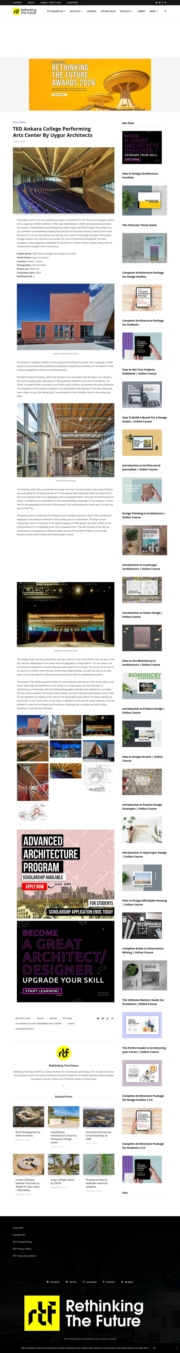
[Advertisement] (90, 37)
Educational (19, 122)
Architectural (23, 1018)
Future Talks (108, 11)
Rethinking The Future (63, 1065)
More (153, 11)
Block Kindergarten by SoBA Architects (28, 1134)
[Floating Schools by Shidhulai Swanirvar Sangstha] (98, 1164)
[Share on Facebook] (98, 1018)
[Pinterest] (112, 1018)
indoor (53, 1018)
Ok (154, 1348)
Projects (125, 11)
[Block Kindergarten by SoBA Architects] (28, 1116)
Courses (91, 11)
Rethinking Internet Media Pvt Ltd (83, 1339)
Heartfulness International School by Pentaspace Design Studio (63, 1137)
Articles (75, 11)
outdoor (67, 1018)
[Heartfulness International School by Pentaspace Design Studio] (63, 1116)
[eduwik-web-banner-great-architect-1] (65, 1001)
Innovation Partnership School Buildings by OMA (98, 1136)
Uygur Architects (24, 1029)
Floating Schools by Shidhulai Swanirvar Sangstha (97, 1183)
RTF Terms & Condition (24, 1255)
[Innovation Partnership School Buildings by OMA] (98, 1116)
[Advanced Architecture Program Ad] (65, 918)
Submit (141, 11)
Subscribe (72, 3)
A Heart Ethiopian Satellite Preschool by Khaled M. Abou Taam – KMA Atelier (28, 1185)
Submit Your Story (50, 3)
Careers (17, 3)
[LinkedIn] (107, 1018)
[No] (176, 1348)
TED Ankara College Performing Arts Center (38, 1024)
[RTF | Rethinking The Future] (26, 11)
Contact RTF (19, 1234)
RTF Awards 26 (55, 11)
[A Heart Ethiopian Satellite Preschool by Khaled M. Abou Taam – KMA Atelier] (28, 1164)
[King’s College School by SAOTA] (63, 1164)
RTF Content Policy (22, 1241)
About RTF (18, 1227)
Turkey (71, 1024)
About (31, 3)
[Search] (166, 11)
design (40, 1018)
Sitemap (113, 1339)
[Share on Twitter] (103, 1018)
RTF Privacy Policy (22, 1248)
